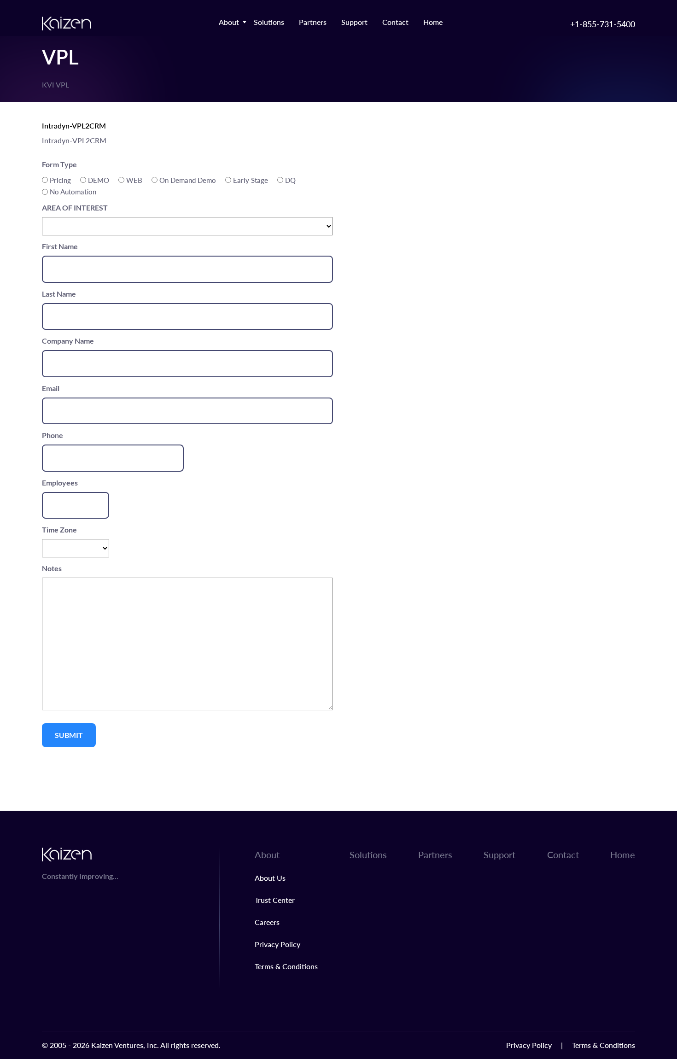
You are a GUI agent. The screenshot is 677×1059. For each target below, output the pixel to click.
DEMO (98, 180)
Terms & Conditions (286, 966)
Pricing (60, 180)
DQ (290, 180)
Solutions (269, 22)
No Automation (73, 191)
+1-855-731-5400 (602, 23)
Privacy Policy (277, 944)
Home (433, 22)
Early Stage (250, 180)
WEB (134, 180)
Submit (69, 735)
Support (354, 22)
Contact (395, 22)
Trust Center (275, 900)
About (229, 22)
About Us (270, 878)
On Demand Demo (187, 180)
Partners (313, 22)
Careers (267, 922)
